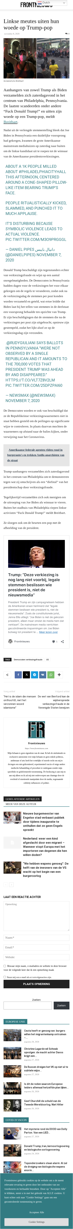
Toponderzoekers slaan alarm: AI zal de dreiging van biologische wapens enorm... (45, 1167)
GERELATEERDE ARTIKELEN (23, 799)
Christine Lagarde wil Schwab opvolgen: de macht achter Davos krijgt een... (43, 1052)
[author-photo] (36, 738)
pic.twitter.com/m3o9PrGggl (35, 239)
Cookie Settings (36, 1222)
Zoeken (36, 999)
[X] (26, 674)
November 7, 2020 (22, 400)
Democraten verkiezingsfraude (28, 659)
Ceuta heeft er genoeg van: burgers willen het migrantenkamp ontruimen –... (45, 1034)
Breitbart (10, 122)
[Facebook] (18, 674)
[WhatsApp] (50, 674)
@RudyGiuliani (21, 343)
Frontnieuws (36, 743)
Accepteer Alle (36, 1212)
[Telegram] (34, 674)
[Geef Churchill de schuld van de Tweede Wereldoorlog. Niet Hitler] (12, 1105)
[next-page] (11, 885)
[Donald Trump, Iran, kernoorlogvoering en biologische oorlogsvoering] (12, 1150)
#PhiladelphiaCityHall (42, 172)
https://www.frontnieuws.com (36, 748)
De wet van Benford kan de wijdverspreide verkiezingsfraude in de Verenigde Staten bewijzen (53, 702)
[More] (59, 674)
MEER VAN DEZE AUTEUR (21, 804)
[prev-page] (6, 885)
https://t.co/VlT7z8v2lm (30, 380)
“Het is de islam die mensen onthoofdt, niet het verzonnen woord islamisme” (20, 702)
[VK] (42, 674)
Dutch (46, 2)
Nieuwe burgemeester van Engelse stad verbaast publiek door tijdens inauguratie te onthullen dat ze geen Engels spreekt (43, 822)
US (47, 659)
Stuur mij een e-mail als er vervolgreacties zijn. (29, 977)
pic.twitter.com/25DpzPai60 (33, 385)
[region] (36, 1201)
